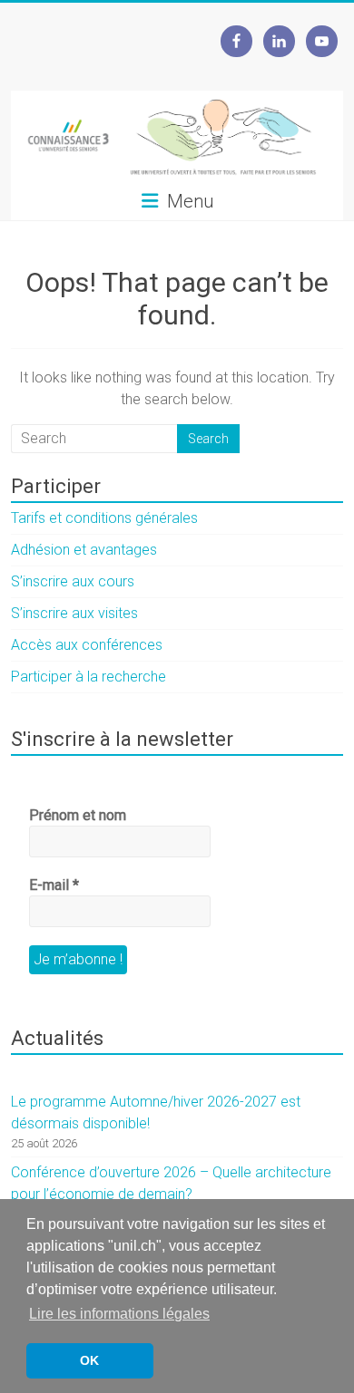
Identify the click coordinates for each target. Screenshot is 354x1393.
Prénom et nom (77, 815)
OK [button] (89, 1360)
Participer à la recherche (88, 676)
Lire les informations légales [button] (119, 1313)
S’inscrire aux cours (72, 581)
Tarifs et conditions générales (104, 518)
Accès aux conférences (86, 644)
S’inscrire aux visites (74, 613)
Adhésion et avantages (84, 549)
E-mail (54, 885)
